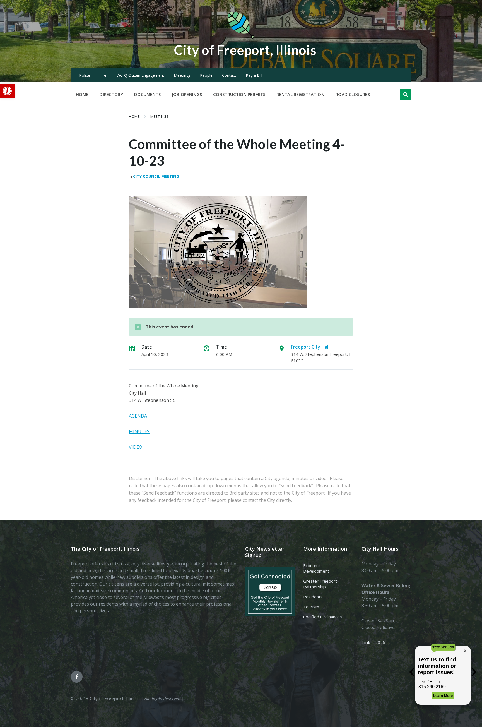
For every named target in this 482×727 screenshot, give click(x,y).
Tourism (311, 607)
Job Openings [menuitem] (187, 94)
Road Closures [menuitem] (353, 94)
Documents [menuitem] (147, 94)
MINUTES (139, 431)
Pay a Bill (254, 75)
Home (134, 116)
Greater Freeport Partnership (320, 583)
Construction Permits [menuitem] (239, 94)
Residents (313, 596)
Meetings (182, 75)
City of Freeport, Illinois (245, 50)
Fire (103, 75)
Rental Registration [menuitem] (300, 94)
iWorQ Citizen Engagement (140, 75)
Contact (229, 75)
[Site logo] (241, 37)
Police (84, 75)
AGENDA (138, 416)
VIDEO (135, 447)
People (206, 75)
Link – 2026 (373, 642)
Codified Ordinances (322, 617)
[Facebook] (77, 677)
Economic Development (316, 568)
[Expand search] (405, 94)
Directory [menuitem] (111, 94)
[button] (7, 91)
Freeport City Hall (310, 347)
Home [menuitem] (82, 94)
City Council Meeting (156, 176)
